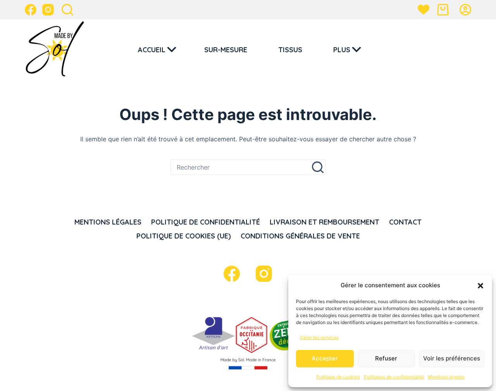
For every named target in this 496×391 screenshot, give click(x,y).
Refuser (386, 358)
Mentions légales (446, 377)
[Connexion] (465, 9)
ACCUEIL (151, 49)
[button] (480, 286)
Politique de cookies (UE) (183, 236)
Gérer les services (319, 337)
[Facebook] (30, 9)
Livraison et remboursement (324, 222)
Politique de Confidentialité (205, 222)
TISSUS (290, 49)
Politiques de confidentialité (394, 377)
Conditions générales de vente (300, 236)
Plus (341, 49)
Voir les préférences (451, 358)
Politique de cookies (338, 377)
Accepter (325, 358)
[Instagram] (48, 9)
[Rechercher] (67, 9)
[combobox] (240, 167)
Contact (405, 222)
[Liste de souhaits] (423, 9)
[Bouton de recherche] (317, 167)
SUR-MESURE (225, 49)
